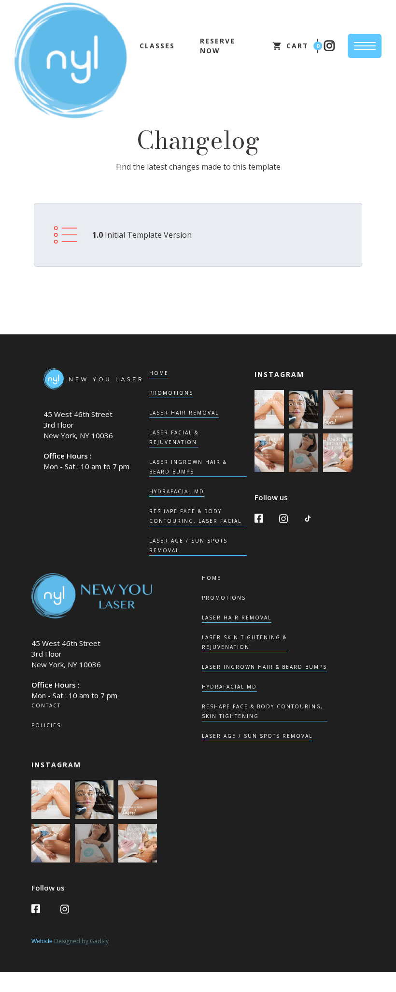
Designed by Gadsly (81, 941)
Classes (157, 45)
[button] (294, 46)
